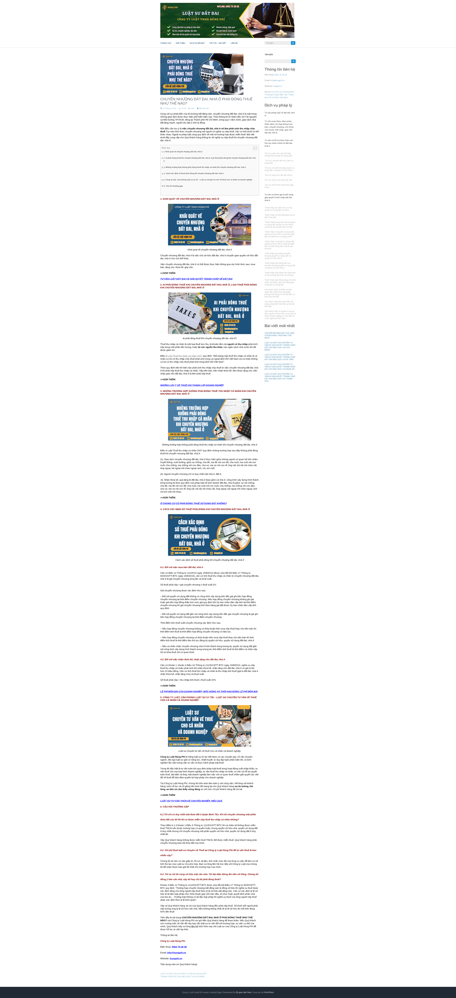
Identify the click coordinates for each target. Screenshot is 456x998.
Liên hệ (234, 43)
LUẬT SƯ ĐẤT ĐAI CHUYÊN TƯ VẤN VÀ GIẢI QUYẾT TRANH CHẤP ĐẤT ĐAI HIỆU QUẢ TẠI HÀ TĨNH (280, 357)
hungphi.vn (176, 958)
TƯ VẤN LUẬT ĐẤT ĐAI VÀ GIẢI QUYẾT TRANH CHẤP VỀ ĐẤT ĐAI (196, 279)
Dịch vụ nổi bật (197, 43)
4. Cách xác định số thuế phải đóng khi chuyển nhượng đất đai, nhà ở (193, 173)
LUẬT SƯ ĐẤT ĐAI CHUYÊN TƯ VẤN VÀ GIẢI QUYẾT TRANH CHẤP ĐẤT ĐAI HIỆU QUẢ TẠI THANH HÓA (280, 377)
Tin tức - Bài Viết (187, 108)
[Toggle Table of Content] (253, 148)
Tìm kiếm (269, 54)
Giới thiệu (180, 43)
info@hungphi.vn (176, 952)
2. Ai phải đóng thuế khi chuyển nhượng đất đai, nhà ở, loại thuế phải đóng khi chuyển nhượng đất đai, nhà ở (210, 159)
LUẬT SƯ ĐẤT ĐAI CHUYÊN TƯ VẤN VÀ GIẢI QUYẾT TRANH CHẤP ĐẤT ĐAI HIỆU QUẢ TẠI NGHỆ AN (280, 366)
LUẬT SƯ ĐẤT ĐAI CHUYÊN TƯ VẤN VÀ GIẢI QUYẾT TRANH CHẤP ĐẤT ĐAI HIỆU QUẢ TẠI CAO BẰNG (280, 346)
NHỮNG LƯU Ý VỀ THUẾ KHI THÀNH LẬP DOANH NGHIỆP (192, 385)
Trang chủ (165, 43)
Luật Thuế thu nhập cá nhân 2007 (185, 356)
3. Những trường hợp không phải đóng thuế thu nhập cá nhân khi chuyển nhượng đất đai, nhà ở (205, 167)
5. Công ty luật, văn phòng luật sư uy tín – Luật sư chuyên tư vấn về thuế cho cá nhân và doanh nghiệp (207, 180)
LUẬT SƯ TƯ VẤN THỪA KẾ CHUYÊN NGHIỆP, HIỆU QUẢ (191, 801)
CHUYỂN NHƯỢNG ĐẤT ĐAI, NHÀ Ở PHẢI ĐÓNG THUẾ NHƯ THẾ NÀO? (279, 335)
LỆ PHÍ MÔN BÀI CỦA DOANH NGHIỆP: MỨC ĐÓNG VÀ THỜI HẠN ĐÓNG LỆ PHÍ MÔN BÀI (209, 691)
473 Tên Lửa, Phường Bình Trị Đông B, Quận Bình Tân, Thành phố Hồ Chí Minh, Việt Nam (279, 95)
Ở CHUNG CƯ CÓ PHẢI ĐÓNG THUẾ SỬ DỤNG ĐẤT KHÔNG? (193, 503)
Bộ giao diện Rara (243, 992)
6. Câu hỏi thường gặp (173, 186)
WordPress (269, 992)
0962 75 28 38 (280, 75)
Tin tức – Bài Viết (217, 43)
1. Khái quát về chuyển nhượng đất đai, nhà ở (182, 152)
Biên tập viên (204, 108)
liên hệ (194, 926)
